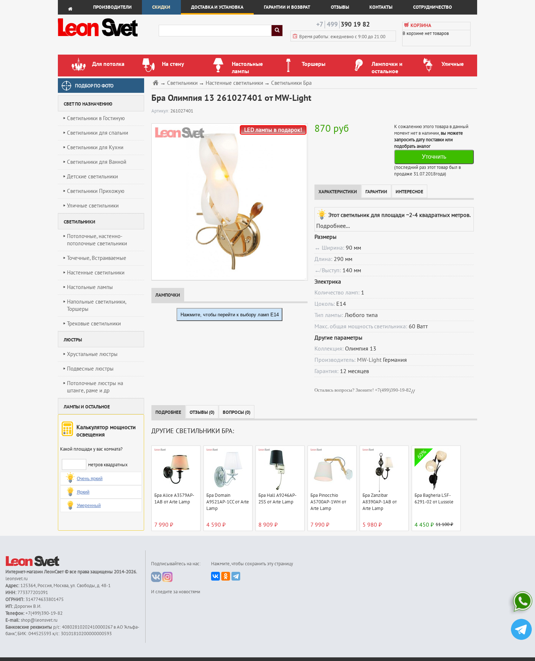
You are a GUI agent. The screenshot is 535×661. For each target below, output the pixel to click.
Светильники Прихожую (95, 191)
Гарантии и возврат (287, 7)
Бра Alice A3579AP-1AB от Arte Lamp (174, 498)
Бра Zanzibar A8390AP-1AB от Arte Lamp (379, 501)
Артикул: (160, 111)
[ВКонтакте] (215, 576)
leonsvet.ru (16, 579)
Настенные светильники (95, 272)
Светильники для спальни (97, 133)
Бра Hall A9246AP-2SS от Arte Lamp (277, 498)
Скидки (161, 7)
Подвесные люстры (90, 368)
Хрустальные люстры (92, 354)
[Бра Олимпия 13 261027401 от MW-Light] (228, 201)
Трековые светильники (94, 323)
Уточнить (434, 157)
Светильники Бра (291, 83)
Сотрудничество (432, 7)
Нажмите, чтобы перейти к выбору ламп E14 (230, 314)
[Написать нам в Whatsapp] (521, 603)
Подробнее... (333, 226)
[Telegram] (235, 576)
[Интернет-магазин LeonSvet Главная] (108, 38)
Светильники (182, 83)
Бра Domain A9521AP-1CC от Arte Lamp (227, 501)
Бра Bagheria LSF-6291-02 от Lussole (434, 498)
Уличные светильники (93, 205)
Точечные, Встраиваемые (96, 258)
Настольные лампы (90, 287)
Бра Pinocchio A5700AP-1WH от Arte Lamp (328, 501)
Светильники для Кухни (95, 147)
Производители (112, 7)
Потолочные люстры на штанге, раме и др (95, 387)
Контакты (380, 7)
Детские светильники (92, 176)
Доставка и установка (217, 7)
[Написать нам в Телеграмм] (521, 630)
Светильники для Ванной (96, 162)
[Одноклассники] (225, 576)
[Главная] (156, 82)
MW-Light (369, 360)
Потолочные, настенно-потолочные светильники (97, 240)
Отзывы (340, 7)
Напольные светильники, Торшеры (96, 305)
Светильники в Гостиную (96, 118)
